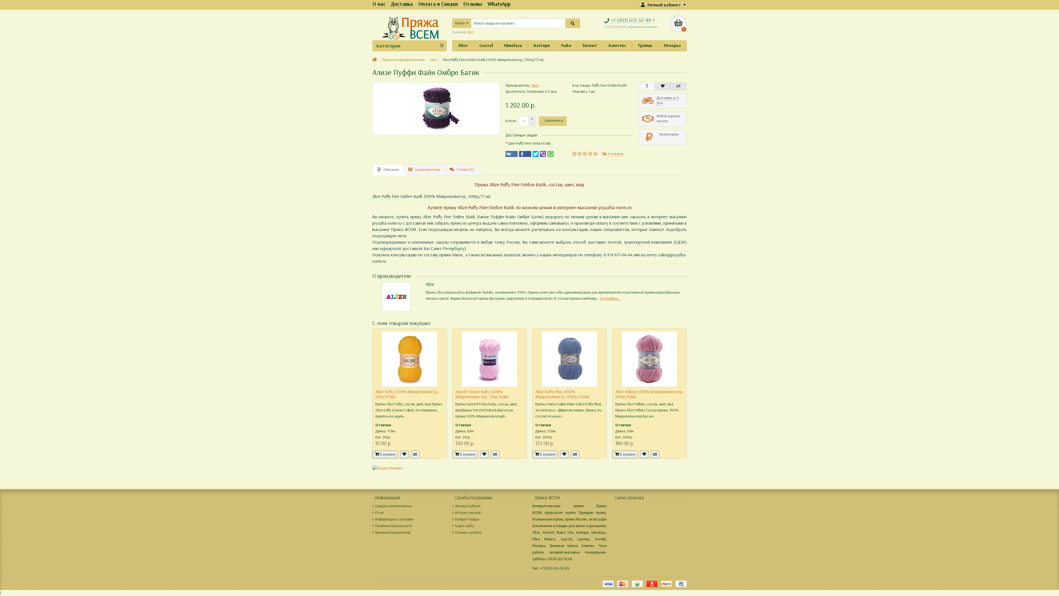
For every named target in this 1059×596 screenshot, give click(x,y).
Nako (566, 45)
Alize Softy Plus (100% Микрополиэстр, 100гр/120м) (562, 394)
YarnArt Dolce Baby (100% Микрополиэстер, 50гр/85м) (481, 394)
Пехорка (672, 45)
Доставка (402, 4)
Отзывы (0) (465, 169)
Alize (463, 45)
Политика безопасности (393, 525)
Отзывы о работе (468, 532)
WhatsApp (499, 4)
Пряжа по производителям (403, 59)
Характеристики (427, 169)
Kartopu (542, 45)
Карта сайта (464, 525)
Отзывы (472, 4)
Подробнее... (610, 298)
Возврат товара (467, 519)
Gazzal (486, 45)
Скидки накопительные (393, 506)
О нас (379, 4)
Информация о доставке (394, 519)
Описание (391, 169)
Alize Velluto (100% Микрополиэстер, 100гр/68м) (649, 394)
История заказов (468, 512)
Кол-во (511, 120)
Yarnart (589, 45)
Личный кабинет (468, 506)
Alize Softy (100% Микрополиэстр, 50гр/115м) (406, 394)
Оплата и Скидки (438, 4)
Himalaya (513, 45)
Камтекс (617, 45)
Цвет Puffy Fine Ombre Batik (529, 143)
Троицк (645, 45)
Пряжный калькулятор (392, 532)
